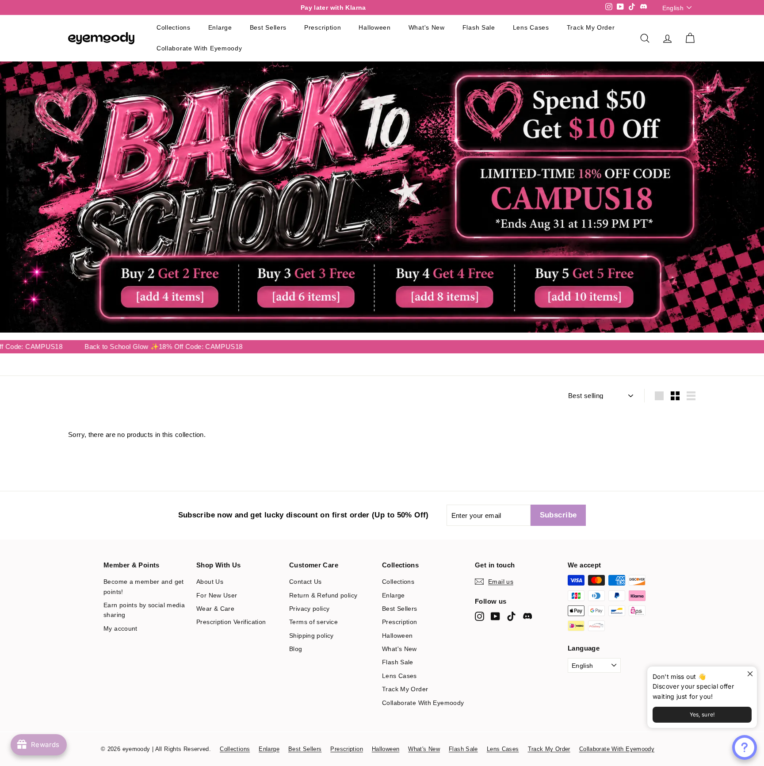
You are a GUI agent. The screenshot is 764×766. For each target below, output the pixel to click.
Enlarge (220, 27)
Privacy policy (309, 608)
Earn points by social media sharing (144, 609)
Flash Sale (478, 27)
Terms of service (313, 621)
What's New (427, 27)
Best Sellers (268, 27)
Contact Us (305, 581)
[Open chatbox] (744, 747)
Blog (295, 648)
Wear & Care (215, 608)
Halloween (374, 27)
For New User (216, 595)
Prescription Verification (231, 621)
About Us (209, 581)
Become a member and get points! (143, 586)
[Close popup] (749, 674)
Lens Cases (531, 27)
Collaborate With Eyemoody (199, 48)
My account (120, 628)
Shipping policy (311, 635)
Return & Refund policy (323, 595)
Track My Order (591, 27)
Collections (174, 27)
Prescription (322, 27)
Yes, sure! (702, 714)
